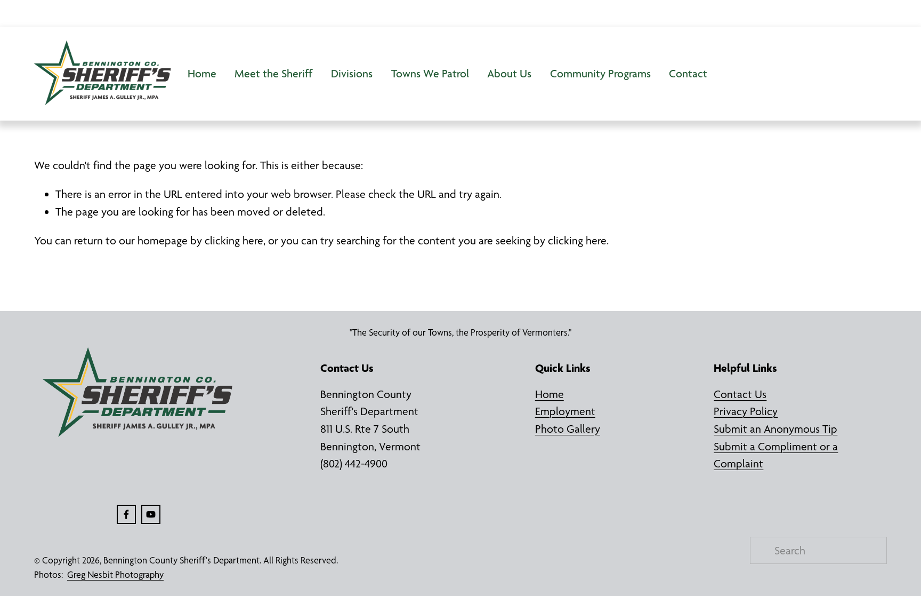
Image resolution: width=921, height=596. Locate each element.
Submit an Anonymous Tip (775, 428)
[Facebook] (126, 514)
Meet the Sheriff (273, 73)
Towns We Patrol (430, 73)
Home (202, 73)
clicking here (234, 240)
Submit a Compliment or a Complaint (776, 455)
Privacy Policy (746, 411)
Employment (565, 411)
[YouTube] (150, 514)
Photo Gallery (567, 428)
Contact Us (740, 394)
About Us (509, 73)
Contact (688, 73)
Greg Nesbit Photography (115, 574)
